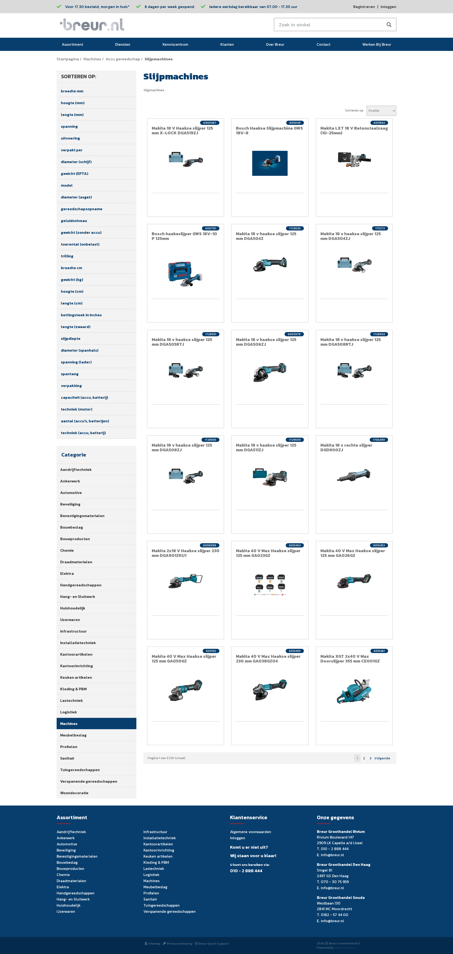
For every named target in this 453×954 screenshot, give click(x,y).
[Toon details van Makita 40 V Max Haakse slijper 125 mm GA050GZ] (186, 690)
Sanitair (67, 758)
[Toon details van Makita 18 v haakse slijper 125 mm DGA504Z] (270, 264)
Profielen (68, 746)
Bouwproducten (75, 539)
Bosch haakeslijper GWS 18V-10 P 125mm (184, 236)
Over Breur (275, 44)
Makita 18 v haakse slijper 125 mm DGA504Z (266, 236)
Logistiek (68, 712)
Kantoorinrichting (76, 666)
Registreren (364, 6)
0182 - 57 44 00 (334, 914)
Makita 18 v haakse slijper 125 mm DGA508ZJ (182, 447)
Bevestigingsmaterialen (82, 515)
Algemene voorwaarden (250, 832)
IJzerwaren (70, 619)
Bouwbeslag (71, 527)
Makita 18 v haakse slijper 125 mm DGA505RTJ (182, 341)
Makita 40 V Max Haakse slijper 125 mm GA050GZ (184, 658)
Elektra (67, 573)
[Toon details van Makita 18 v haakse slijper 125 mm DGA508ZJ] (186, 476)
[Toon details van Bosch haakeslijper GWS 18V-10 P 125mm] (186, 274)
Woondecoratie (74, 793)
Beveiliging (70, 504)
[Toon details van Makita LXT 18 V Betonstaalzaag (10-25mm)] (354, 159)
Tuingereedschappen (80, 770)
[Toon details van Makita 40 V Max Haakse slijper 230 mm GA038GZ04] (270, 690)
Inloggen (388, 6)
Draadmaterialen (76, 562)
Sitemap (154, 943)
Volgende (382, 758)
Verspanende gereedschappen (88, 781)
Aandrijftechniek (76, 469)
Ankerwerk (70, 481)
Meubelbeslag (73, 735)
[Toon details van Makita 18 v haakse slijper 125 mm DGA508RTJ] (354, 370)
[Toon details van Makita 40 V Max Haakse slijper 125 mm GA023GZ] (270, 584)
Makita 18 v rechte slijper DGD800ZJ (346, 447)
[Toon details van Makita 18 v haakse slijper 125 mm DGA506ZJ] (270, 372)
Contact (323, 44)
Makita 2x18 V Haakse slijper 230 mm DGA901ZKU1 (185, 553)
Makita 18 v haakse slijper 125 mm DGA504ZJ (350, 236)
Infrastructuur (73, 631)
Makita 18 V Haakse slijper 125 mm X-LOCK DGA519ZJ (182, 130)
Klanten (227, 44)
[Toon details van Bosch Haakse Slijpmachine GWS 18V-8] (270, 163)
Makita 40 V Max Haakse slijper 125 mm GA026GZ (352, 553)
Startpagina (68, 59)
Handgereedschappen (80, 585)
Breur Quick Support (214, 943)
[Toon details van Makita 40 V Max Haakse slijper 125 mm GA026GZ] (354, 581)
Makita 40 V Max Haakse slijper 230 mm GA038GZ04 (268, 658)
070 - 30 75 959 (335, 881)
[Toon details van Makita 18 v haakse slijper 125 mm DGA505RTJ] (186, 370)
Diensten (122, 44)
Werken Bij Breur (376, 44)
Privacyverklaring (179, 943)
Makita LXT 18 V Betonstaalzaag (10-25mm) (354, 130)
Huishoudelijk (72, 608)
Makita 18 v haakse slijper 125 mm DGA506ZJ (266, 341)
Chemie (67, 550)
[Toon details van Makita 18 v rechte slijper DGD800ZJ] (354, 475)
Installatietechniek (78, 643)
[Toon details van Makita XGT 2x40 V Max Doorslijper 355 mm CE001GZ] (354, 691)
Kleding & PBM (73, 689)
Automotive (71, 492)
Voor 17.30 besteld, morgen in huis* (97, 6)
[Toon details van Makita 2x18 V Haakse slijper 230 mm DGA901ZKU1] (186, 581)
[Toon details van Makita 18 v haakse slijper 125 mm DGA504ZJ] (354, 264)
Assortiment (72, 44)
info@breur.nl (332, 855)
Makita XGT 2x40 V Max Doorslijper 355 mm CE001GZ (350, 658)
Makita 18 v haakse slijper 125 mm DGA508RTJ (350, 341)
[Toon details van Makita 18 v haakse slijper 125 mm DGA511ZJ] (270, 477)
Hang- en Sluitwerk (77, 596)
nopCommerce (345, 947)
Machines (92, 59)
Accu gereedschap (123, 59)
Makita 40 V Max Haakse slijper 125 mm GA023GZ (268, 553)
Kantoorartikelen (76, 654)
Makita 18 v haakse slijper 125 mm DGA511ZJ (266, 447)
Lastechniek (71, 700)
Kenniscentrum (175, 44)
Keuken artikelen (76, 677)
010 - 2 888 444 (246, 871)
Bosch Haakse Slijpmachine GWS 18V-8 (269, 130)
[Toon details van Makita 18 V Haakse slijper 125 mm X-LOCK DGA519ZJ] (186, 159)
